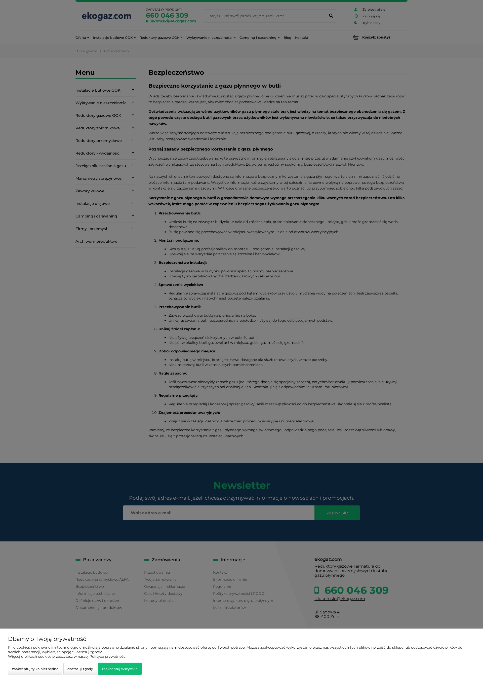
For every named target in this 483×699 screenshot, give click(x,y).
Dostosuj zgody (80, 669)
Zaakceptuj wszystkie (120, 669)
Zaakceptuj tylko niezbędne (35, 669)
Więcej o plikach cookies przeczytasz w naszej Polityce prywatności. (67, 656)
